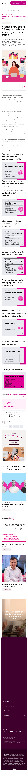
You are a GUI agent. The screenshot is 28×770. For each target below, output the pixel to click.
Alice (3, 14)
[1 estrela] (9, 416)
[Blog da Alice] (4, 3)
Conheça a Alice (13, 14)
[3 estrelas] (14, 416)
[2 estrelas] (12, 416)
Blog (7, 14)
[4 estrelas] (17, 416)
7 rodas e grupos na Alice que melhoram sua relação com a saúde (14, 16)
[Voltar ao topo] (23, 743)
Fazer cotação (16, 3)
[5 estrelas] (19, 416)
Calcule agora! (14, 442)
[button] (14, 702)
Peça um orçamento (14, 623)
